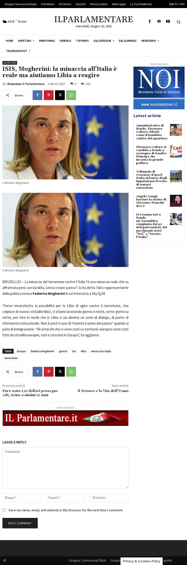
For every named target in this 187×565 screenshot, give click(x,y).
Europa (21, 351)
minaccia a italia (101, 351)
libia (83, 351)
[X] (60, 95)
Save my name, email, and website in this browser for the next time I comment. (66, 510)
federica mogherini (42, 351)
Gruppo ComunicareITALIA (87, 560)
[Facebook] (150, 21)
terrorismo (11, 358)
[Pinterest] (49, 95)
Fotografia (165, 560)
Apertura (9, 62)
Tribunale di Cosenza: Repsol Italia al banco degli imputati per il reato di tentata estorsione (151, 180)
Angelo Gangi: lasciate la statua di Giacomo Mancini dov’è (151, 201)
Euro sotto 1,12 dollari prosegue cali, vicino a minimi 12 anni (30, 393)
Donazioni (118, 560)
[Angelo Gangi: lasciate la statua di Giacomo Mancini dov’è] (176, 201)
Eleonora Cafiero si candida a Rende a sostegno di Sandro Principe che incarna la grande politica (151, 155)
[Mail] (159, 21)
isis (74, 351)
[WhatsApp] (71, 95)
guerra (63, 351)
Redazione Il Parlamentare (25, 84)
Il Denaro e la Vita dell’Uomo (103, 391)
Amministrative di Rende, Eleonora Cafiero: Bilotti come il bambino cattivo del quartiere (152, 132)
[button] (178, 22)
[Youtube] (168, 21)
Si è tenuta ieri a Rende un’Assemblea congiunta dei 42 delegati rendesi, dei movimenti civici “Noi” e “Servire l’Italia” (151, 226)
